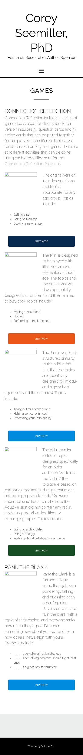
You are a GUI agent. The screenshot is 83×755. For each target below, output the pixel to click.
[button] (41, 71)
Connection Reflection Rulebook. (33, 163)
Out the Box (48, 746)
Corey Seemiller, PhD (41, 33)
